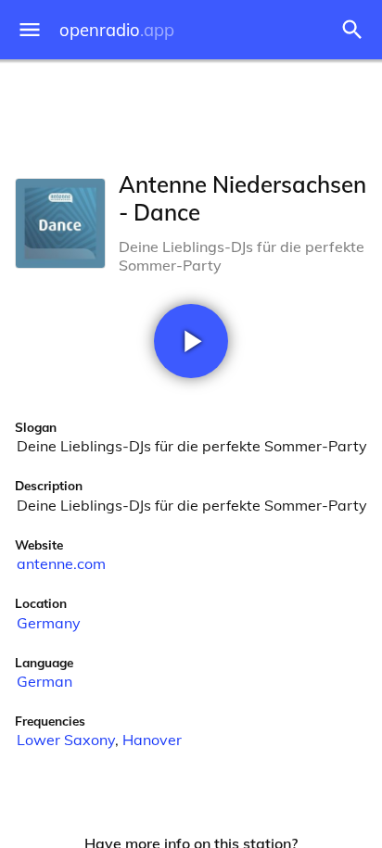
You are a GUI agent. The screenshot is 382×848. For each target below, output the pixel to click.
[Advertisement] (191, 111)
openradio (116, 30)
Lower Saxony (66, 739)
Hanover (152, 739)
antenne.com (61, 563)
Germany (49, 623)
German (44, 681)
